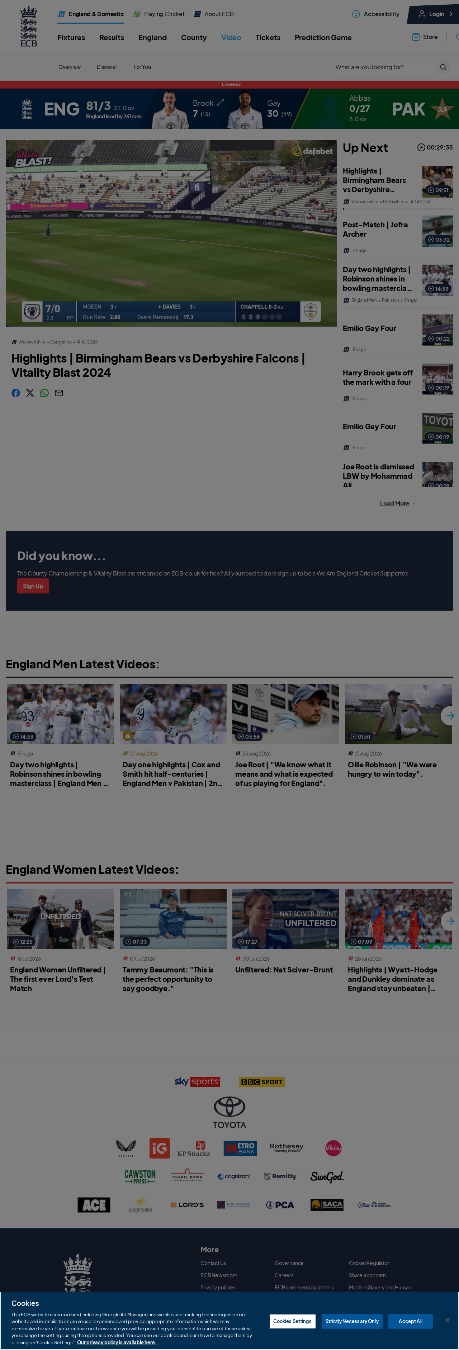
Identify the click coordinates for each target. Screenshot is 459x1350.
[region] (229, 1321)
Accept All (410, 1321)
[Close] (447, 1320)
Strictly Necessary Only (352, 1321)
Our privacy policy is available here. (117, 1342)
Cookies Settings (292, 1321)
